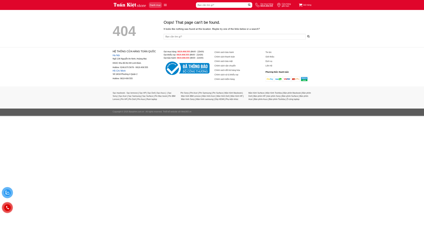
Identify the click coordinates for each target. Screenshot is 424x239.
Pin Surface (218, 93)
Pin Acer (194, 93)
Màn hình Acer (208, 96)
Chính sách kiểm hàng (224, 79)
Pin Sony (185, 93)
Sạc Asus (161, 93)
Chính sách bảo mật (223, 61)
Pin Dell (132, 99)
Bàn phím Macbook (292, 93)
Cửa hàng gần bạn (286, 5)
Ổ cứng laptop (293, 99)
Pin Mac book (161, 96)
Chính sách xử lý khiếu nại (226, 75)
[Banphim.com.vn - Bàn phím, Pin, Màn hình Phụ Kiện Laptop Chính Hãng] (130, 5)
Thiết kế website (170, 112)
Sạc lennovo (132, 93)
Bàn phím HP (259, 96)
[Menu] (165, 5)
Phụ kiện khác (232, 99)
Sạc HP (142, 93)
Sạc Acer (123, 96)
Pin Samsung (205, 93)
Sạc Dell (151, 93)
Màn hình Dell (223, 96)
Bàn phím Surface (290, 96)
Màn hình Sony (188, 99)
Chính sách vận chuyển (225, 66)
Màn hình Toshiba (274, 93)
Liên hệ (268, 66)
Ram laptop (152, 99)
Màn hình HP (236, 96)
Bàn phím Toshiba (277, 99)
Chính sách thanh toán (224, 57)
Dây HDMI (219, 99)
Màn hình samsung (204, 99)
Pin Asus (141, 99)
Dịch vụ (268, 61)
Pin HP (124, 99)
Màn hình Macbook (233, 93)
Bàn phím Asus (260, 99)
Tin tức (268, 52)
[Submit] (249, 5)
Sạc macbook (119, 93)
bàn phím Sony (274, 96)
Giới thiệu (269, 57)
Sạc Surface (147, 96)
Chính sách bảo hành (224, 52)
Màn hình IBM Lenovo (191, 96)
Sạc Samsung (134, 96)
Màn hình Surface (256, 93)
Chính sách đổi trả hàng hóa (227, 70)
